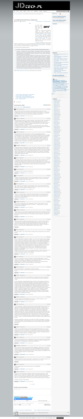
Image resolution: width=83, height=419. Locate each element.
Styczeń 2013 (56, 173)
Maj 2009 (55, 214)
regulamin (54, 89)
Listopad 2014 (56, 144)
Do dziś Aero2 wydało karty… (59, 75)
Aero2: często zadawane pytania (59, 20)
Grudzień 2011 (56, 190)
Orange (59, 87)
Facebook (55, 23)
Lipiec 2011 (56, 196)
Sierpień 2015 (56, 132)
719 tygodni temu (23, 145)
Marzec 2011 (56, 201)
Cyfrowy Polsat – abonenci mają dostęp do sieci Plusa (25, 96)
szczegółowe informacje (40, 417)
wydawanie (61, 90)
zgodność (54, 91)
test (56, 90)
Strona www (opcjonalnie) (42, 400)
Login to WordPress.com (24, 397)
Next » (34, 384)
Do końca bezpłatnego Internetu (59, 16)
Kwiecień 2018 (56, 101)
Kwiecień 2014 (56, 153)
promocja (62, 88)
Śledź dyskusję (50, 105)
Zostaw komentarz (47, 21)
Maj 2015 (55, 136)
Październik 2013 (57, 161)
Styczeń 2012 (56, 188)
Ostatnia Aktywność (26, 107)
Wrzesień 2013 (56, 162)
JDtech (25, 11)
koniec (54, 86)
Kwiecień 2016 (56, 122)
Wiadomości (20, 13)
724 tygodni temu (20, 169)
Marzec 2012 (56, 186)
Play (64, 87)
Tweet (30, 23)
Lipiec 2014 (56, 149)
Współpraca (36, 11)
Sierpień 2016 (56, 117)
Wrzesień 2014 (56, 147)
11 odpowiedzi (22, 181)
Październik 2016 (57, 114)
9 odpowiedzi (22, 216)
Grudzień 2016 (56, 111)
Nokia (67, 86)
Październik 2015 (57, 130)
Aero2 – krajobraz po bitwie (20, 98)
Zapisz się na (16, 404)
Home (14, 11)
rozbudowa (59, 89)
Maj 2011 (55, 199)
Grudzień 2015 (56, 127)
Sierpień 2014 (56, 148)
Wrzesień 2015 (56, 131)
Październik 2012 (57, 177)
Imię (14, 400)
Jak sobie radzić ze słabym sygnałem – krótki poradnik (25, 94)
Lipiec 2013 (56, 165)
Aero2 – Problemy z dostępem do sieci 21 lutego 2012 (25, 97)
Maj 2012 (55, 183)
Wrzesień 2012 (56, 178)
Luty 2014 (55, 156)
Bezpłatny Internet (60, 81)
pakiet (62, 87)
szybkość (54, 90)
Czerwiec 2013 (56, 166)
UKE (58, 90)
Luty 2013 (55, 171)
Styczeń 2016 (56, 126)
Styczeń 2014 (56, 157)
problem (57, 88)
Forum (17, 11)
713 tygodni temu (21, 118)
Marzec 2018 (56, 102)
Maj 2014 (55, 152)
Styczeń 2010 (56, 212)
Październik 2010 (57, 205)
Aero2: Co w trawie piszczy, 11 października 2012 (23, 410)
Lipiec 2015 (56, 134)
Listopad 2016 (56, 113)
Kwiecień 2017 (56, 109)
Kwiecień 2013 (56, 169)
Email (27, 400)
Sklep (21, 11)
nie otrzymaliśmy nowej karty (41, 37)
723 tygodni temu (20, 175)
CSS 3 (33, 413)
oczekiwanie (55, 87)
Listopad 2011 (56, 191)
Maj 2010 (55, 209)
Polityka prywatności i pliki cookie (43, 412)
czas (66, 82)
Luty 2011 (55, 203)
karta (62, 85)
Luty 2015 (55, 140)
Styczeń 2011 (56, 204)
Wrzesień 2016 (56, 115)
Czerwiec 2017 (56, 106)
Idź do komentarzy (40, 21)
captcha (55, 82)
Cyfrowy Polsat (61, 82)
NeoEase (24, 413)
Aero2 (28, 11)
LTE (31, 11)
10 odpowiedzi (23, 354)
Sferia (63, 89)
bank (64, 80)
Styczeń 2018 (56, 104)
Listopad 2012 (56, 175)
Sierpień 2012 (56, 179)
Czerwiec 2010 (56, 208)
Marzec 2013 (56, 170)
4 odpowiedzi (22, 189)
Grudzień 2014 (56, 143)
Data (18, 107)
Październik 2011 (57, 192)
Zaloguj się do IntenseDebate (17, 397)
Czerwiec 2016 (56, 119)
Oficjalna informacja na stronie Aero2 (23, 70)
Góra (68, 412)
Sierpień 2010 (56, 207)
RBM (65, 88)
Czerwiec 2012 (56, 182)
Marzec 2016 (56, 123)
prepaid (54, 88)
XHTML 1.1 (29, 413)
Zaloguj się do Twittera (30, 397)
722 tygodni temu (21, 157)
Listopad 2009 (56, 213)
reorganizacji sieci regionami (40, 43)
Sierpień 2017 (56, 105)
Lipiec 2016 (56, 118)
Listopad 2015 (56, 128)
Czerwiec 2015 (56, 135)
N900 (62, 86)
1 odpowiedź (22, 115)
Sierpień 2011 (56, 195)
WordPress (16, 413)
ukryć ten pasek (60, 417)
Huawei (54, 84)
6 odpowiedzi (22, 294)
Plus (67, 87)
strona (67, 89)
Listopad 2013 (56, 160)
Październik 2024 (57, 100)
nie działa (64, 86)
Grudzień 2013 (56, 158)
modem (59, 86)
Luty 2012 (55, 187)
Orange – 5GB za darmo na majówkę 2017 (61, 72)
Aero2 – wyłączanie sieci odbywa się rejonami (24, 95)
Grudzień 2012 (56, 174)
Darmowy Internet (60, 83)
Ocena (21, 107)
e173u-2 (67, 83)
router (57, 89)
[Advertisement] (32, 16)
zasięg (65, 90)
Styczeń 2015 (56, 141)
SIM (65, 89)
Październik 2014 (57, 145)
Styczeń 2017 (56, 110)
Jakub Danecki (23, 21)
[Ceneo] (53, 93)
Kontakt (40, 11)
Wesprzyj (45, 11)
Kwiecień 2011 (56, 200)
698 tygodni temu (21, 109)
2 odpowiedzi (22, 264)
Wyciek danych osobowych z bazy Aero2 (60, 58)
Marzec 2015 (56, 139)
